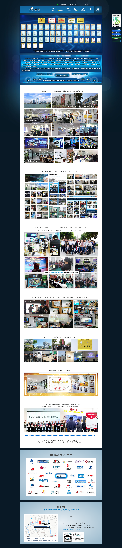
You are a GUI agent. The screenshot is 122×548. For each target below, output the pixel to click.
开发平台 (68, 10)
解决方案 (61, 10)
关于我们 (98, 10)
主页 (53, 10)
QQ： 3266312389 (96, 4)
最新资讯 (90, 10)
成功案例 (83, 10)
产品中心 (75, 10)
